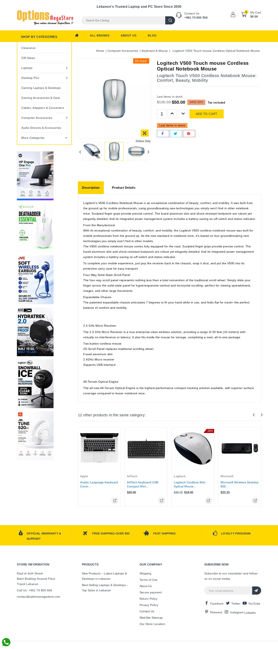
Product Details (124, 187)
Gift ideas (28, 58)
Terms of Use (149, 579)
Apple (84, 476)
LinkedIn (250, 612)
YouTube (254, 603)
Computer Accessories (36, 117)
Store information (33, 564)
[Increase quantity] (172, 113)
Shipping (145, 573)
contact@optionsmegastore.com (38, 596)
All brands (99, 35)
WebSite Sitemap (151, 617)
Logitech (180, 476)
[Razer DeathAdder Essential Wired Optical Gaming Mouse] (35, 227)
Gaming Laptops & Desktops (41, 87)
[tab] (91, 187)
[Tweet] (176, 133)
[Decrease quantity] (182, 113)
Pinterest (216, 612)
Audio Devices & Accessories (41, 127)
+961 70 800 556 (196, 17)
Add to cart (206, 114)
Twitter (235, 603)
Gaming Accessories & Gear (40, 97)
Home (79, 36)
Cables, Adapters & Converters (42, 107)
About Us (128, 35)
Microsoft (227, 476)
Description (91, 187)
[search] (170, 20)
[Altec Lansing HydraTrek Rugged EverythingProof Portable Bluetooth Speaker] (35, 331)
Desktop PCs (30, 77)
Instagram (237, 612)
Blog (152, 35)
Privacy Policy (149, 605)
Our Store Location (152, 624)
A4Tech (132, 476)
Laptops (27, 67)
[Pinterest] (189, 133)
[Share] (163, 133)
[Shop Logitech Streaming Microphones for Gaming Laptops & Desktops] (35, 383)
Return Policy (149, 598)
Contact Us (147, 611)
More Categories (33, 137)
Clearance (28, 48)
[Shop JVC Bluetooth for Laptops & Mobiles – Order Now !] (35, 279)
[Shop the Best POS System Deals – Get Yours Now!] (35, 175)
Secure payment (151, 592)
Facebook (216, 603)
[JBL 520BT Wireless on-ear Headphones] (35, 435)
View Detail (114, 500)
